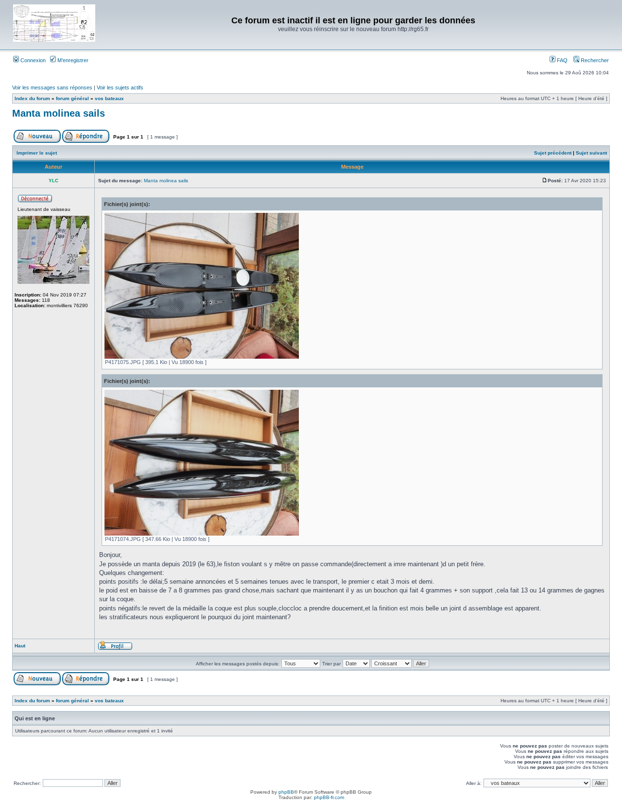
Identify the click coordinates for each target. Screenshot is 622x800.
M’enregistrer (72, 60)
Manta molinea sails (58, 113)
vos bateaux (109, 98)
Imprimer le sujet (37, 153)
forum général (72, 98)
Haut (20, 645)
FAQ (561, 60)
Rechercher (594, 60)
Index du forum (32, 98)
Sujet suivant (591, 153)
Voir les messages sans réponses (52, 87)
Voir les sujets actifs (120, 87)
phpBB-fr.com (329, 797)
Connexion (32, 60)
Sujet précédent (552, 153)
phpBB (286, 792)
